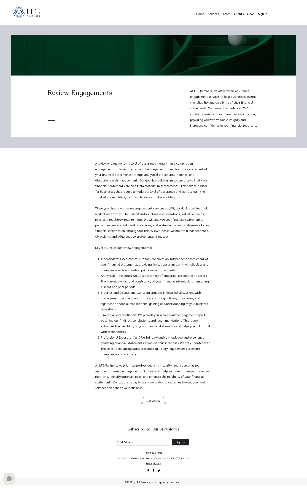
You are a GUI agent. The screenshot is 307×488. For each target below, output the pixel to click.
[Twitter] (159, 470)
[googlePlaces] (153, 470)
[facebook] (148, 470)
